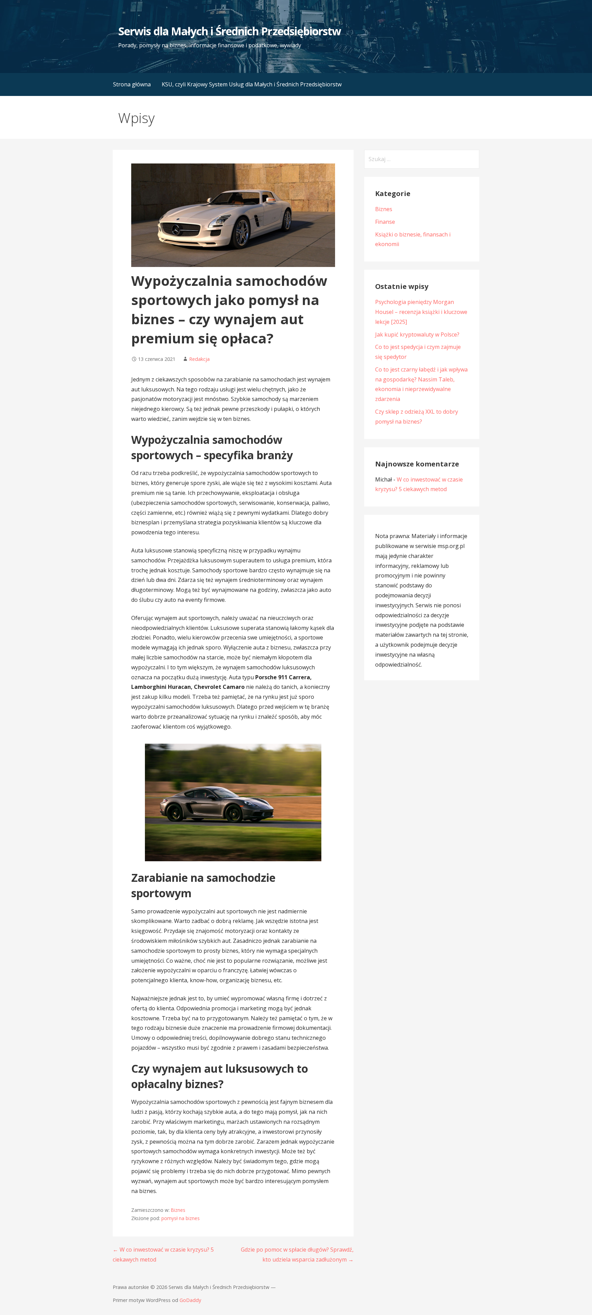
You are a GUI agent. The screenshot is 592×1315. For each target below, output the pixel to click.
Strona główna (132, 84)
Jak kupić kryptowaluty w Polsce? (417, 334)
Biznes (178, 1210)
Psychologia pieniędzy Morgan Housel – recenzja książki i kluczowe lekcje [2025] (421, 312)
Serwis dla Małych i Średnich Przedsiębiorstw (229, 31)
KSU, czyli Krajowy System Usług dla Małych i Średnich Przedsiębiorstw (252, 84)
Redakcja (199, 359)
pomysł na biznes (180, 1218)
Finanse (385, 222)
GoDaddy (190, 1300)
